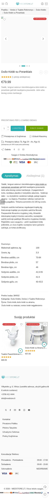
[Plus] (8, 127)
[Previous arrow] (6, 39)
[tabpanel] (24, 40)
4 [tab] (29, 68)
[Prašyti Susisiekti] (45, 487)
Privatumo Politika (10, 424)
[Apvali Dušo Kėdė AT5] (41, 72)
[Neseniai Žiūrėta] (45, 494)
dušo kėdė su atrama (25, 302)
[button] (20, 344)
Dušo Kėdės (41, 10)
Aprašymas (11, 175)
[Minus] (8, 129)
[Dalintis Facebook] (14, 149)
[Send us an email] (15, 410)
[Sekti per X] (6, 410)
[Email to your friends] (23, 149)
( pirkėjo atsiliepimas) (21, 77)
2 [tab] (23, 68)
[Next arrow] (43, 39)
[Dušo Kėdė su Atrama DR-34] (12, 333)
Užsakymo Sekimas (11, 432)
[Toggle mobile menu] (3, 3)
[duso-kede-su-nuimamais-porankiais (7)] (24, 39)
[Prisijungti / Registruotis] (42, 3)
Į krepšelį (17, 128)
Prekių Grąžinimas (10, 436)
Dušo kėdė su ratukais (11, 305)
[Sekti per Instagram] (24, 410)
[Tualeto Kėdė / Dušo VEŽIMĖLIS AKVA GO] (36, 336)
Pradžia (4, 10)
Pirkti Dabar (37, 128)
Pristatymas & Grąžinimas (15, 136)
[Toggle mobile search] (6, 3)
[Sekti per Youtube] (29, 410)
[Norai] (5, 20)
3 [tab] (27, 68)
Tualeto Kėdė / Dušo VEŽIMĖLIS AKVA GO (36, 354)
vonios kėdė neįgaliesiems (31, 305)
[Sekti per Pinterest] (20, 410)
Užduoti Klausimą (39, 136)
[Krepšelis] (46, 3)
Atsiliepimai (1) (35, 175)
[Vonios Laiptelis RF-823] (46, 72)
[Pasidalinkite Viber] (19, 150)
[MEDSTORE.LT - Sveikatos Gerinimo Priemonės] (24, 3)
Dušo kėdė (11, 302)
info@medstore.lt (8, 398)
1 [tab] (19, 68)
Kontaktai (6, 419)
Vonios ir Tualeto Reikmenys (21, 10)
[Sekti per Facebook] (10, 410)
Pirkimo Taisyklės (10, 428)
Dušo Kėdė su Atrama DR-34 (12, 348)
